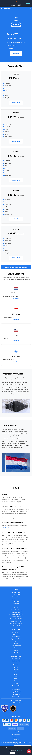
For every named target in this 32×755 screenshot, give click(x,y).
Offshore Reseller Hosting (16, 614)
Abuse (16, 652)
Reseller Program (16, 645)
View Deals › (28, 3)
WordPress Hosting (16, 612)
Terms (16, 683)
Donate (16, 674)
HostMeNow (5, 8)
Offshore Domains (16, 616)
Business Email (16, 694)
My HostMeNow (16, 632)
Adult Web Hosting (16, 621)
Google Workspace (16, 692)
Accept (12, 753)
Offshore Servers (16, 594)
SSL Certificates (16, 659)
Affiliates (16, 648)
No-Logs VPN (16, 661)
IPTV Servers (16, 601)
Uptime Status (16, 634)
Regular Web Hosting (16, 623)
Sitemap (16, 678)
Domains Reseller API (16, 619)
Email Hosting (16, 626)
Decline (19, 753)
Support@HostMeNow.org (16, 703)
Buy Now (16, 53)
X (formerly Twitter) (16, 734)
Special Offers (16, 636)
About (16, 667)
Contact (16, 650)
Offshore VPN (16, 597)
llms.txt (16, 681)
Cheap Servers (16, 599)
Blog (16, 672)
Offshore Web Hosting (16, 610)
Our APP (16, 641)
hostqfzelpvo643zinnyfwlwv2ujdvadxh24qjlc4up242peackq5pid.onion (18, 743)
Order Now (16, 103)
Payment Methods (16, 639)
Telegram (16, 739)
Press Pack (16, 669)
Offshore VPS (16, 592)
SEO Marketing (16, 696)
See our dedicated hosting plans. (17, 267)
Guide (16, 643)
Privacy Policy (20, 750)
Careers (16, 676)
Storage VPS (16, 603)
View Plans (16, 298)
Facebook (16, 737)
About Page (5, 528)
